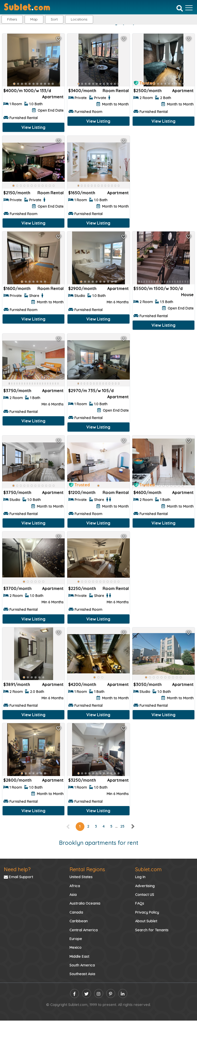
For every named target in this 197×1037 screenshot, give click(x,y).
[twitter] (86, 993)
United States (81, 877)
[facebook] (74, 993)
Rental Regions (87, 869)
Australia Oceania (85, 903)
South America (82, 965)
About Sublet (146, 921)
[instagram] (98, 993)
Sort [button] (54, 19)
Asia (73, 894)
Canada (76, 912)
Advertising (145, 886)
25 (122, 826)
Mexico (76, 947)
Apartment (53, 96)
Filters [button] (12, 19)
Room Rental (116, 90)
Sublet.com (148, 869)
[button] (79, 19)
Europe (76, 938)
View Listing (33, 127)
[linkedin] (122, 993)
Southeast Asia (82, 974)
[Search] (179, 8)
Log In (140, 877)
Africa (75, 886)
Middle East (79, 956)
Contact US (144, 894)
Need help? (17, 869)
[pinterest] (110, 993)
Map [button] (34, 19)
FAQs (139, 903)
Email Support (20, 877)
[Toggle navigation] (189, 7)
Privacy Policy (147, 912)
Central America (84, 930)
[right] (132, 826)
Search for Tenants (152, 930)
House (187, 294)
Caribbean (79, 921)
